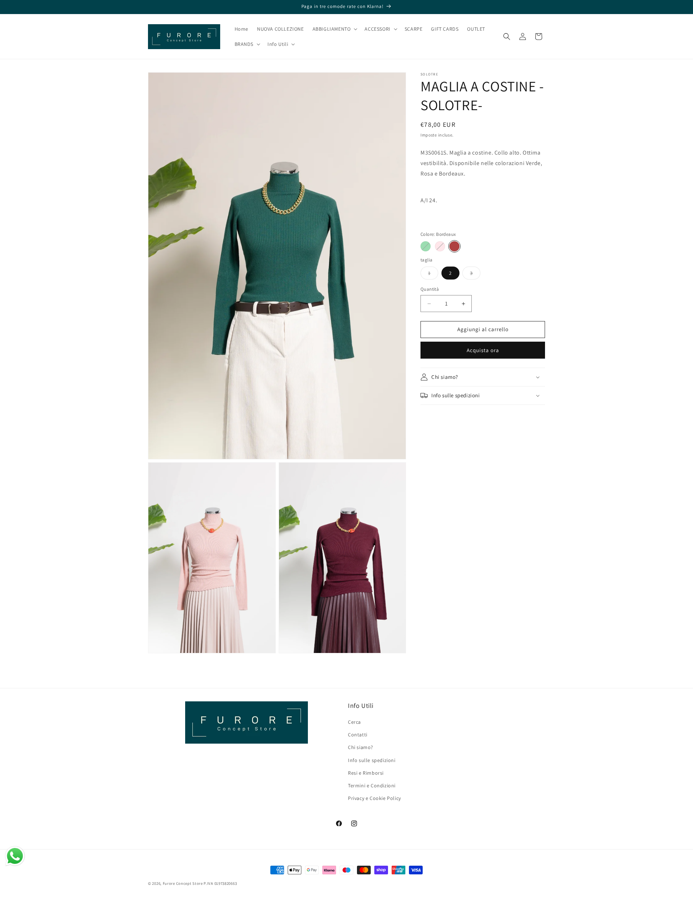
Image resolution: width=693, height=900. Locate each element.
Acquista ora (483, 350)
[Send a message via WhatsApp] (15, 856)
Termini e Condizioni (372, 785)
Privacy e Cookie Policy (374, 798)
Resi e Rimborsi (366, 773)
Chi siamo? (360, 747)
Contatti (357, 735)
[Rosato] (440, 246)
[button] (334, 28)
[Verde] (425, 246)
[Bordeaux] (454, 246)
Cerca (354, 722)
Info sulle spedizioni (372, 760)
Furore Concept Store (183, 883)
